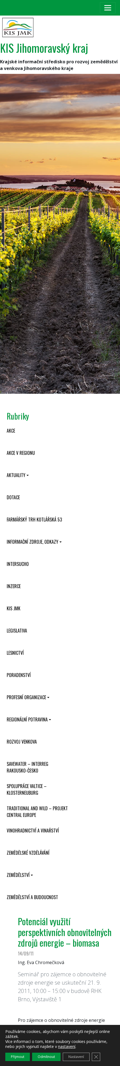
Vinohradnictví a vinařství (33, 830)
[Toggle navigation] (108, 7)
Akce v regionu (21, 453)
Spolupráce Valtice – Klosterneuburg (27, 789)
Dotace (13, 497)
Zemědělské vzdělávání (28, 852)
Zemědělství (18, 875)
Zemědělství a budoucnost (32, 897)
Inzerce (14, 586)
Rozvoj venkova (22, 741)
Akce (11, 430)
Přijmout (17, 1056)
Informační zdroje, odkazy (32, 541)
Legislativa (17, 630)
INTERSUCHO (18, 564)
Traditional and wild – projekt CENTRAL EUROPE (37, 811)
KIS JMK (13, 608)
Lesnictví (15, 652)
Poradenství (19, 675)
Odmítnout (46, 1056)
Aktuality (16, 475)
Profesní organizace (26, 697)
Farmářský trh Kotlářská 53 (34, 519)
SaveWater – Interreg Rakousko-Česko (27, 767)
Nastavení (76, 1056)
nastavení (66, 1046)
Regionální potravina (27, 719)
